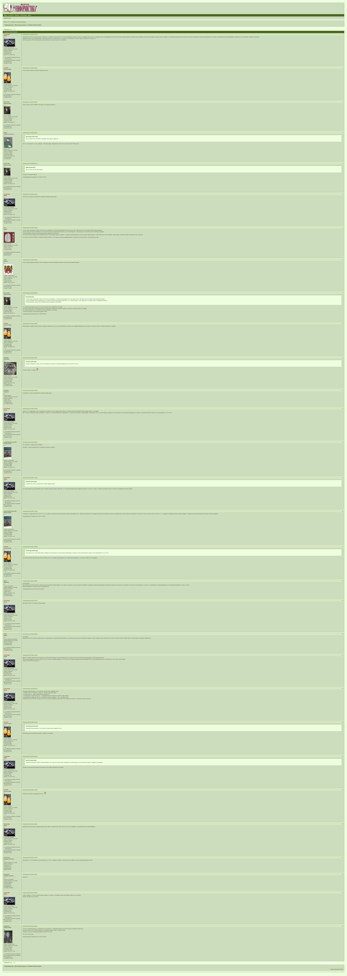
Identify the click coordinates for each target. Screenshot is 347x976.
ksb (5, 227)
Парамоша (6, 926)
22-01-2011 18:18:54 (32, 892)
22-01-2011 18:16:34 (32, 874)
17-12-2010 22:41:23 (32, 34)
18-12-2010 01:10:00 (32, 227)
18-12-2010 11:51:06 (32, 357)
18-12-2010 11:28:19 (32, 323)
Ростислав (7, 857)
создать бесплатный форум (336, 969)
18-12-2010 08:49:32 (32, 292)
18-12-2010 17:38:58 (32, 511)
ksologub (6, 357)
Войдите (13, 21)
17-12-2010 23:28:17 (32, 194)
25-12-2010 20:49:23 (32, 756)
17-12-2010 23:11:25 (32, 132)
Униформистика (9, 25)
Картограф (7, 102)
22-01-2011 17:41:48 (32, 857)
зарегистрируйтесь (21, 21)
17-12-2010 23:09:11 (32, 101)
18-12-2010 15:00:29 (32, 408)
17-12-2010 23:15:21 (32, 163)
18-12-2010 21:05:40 (32, 546)
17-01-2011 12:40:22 (32, 823)
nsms (5, 259)
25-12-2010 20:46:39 (32, 722)
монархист (7, 874)
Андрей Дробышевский (10, 442)
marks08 (6, 390)
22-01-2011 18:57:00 (32, 926)
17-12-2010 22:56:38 (32, 67)
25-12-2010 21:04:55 (32, 789)
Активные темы (7, 18)
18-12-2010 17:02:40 (32, 477)
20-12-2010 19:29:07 (32, 600)
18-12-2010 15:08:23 (32, 442)
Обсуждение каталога (20, 25)
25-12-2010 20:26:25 (32, 688)
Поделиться (25, 34)
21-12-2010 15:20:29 (32, 655)
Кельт (5, 581)
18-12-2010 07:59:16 (32, 259)
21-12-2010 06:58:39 (32, 633)
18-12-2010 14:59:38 (32, 390)
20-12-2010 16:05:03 (32, 580)
